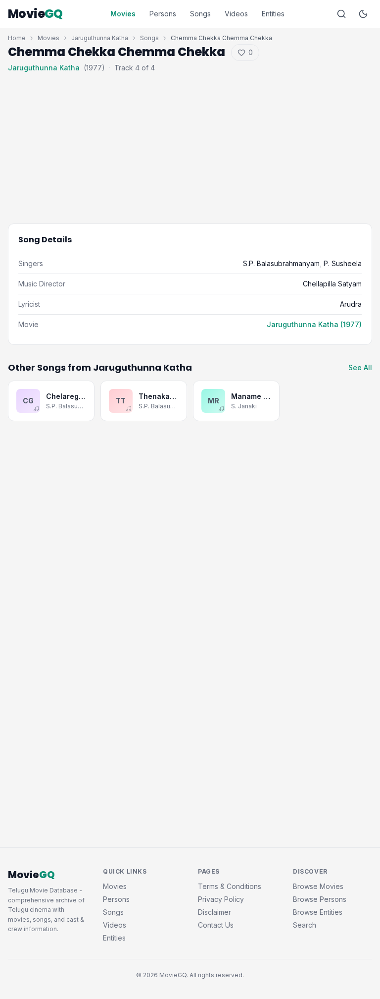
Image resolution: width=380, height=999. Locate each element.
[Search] (341, 14)
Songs (200, 13)
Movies (123, 13)
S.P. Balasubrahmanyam (281, 263)
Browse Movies (318, 886)
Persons (162, 13)
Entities (273, 13)
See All (360, 367)
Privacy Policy (221, 899)
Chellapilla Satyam (332, 283)
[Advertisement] (190, 141)
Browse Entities (317, 912)
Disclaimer (214, 912)
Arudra (351, 304)
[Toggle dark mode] (363, 14)
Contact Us (216, 925)
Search (304, 925)
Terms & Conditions (229, 886)
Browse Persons (319, 899)
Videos (236, 13)
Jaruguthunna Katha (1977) (314, 324)
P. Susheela (343, 263)
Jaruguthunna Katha (99, 38)
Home (17, 38)
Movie (35, 14)
